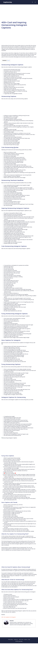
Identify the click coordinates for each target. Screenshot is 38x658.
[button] (32, 2)
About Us (25, 639)
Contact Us (16, 639)
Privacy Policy (10, 639)
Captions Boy (7, 2)
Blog (29, 639)
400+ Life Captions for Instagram (8, 617)
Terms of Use (21, 639)
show (8, 60)
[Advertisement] (19, 14)
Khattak (12, 620)
